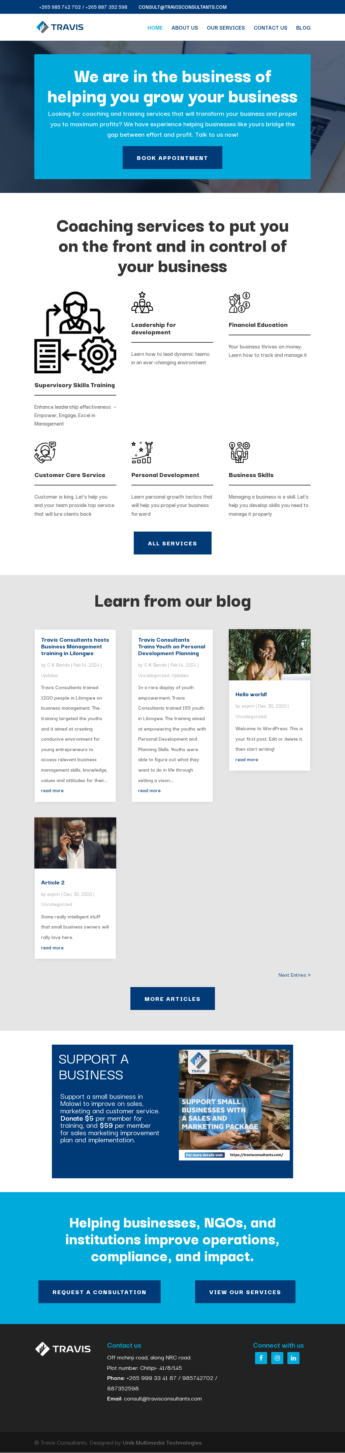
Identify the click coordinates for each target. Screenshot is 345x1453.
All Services (172, 542)
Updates (49, 675)
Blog (303, 28)
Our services (226, 28)
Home (155, 28)
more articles (173, 998)
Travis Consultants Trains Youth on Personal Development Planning (171, 646)
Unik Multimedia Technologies (162, 1442)
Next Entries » (295, 974)
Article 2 (53, 881)
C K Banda (58, 664)
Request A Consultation (100, 1291)
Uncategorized (56, 904)
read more (52, 790)
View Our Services (245, 1291)
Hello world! (251, 693)
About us (184, 28)
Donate (72, 1164)
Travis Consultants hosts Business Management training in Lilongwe (75, 646)
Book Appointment (172, 157)
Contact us (270, 28)
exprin (53, 894)
